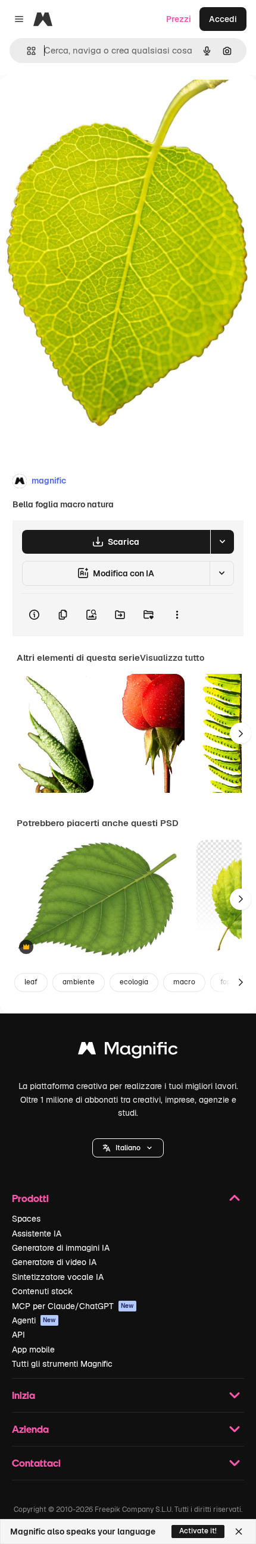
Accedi (223, 19)
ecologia (134, 982)
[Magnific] (128, 1051)
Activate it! (198, 1531)
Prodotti (30, 1198)
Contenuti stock (42, 1291)
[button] (128, 1147)
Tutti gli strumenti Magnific (62, 1363)
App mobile (33, 1349)
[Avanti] (240, 733)
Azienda (30, 1429)
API (18, 1334)
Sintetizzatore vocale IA (58, 1277)
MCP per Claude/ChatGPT (73, 1306)
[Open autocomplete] (26, 50)
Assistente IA (36, 1233)
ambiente (79, 982)
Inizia (23, 1395)
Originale (79, 102)
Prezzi (178, 19)
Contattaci (36, 1463)
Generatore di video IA (54, 1262)
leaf (31, 982)
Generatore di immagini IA (61, 1247)
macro (184, 982)
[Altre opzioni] (177, 615)
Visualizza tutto (172, 657)
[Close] (239, 1531)
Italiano (128, 1148)
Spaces (26, 1218)
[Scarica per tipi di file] (222, 542)
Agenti (34, 1320)
